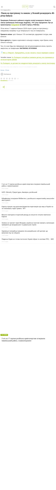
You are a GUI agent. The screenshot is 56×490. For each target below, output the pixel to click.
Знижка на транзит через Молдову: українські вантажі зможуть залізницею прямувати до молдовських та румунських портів (28, 224)
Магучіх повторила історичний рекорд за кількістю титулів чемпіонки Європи (26, 216)
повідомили (15, 25)
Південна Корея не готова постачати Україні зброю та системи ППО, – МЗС (28, 239)
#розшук (2, 70)
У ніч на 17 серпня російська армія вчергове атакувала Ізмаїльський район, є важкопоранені (26, 185)
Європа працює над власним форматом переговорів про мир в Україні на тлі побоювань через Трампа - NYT (27, 207)
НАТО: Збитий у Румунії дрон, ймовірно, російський (19, 192)
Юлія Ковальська (7, 74)
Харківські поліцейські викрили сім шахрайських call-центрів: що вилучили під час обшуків (25, 232)
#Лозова (7, 70)
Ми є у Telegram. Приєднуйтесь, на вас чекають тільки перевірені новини (28, 53)
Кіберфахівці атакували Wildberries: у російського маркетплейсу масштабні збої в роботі (28, 199)
